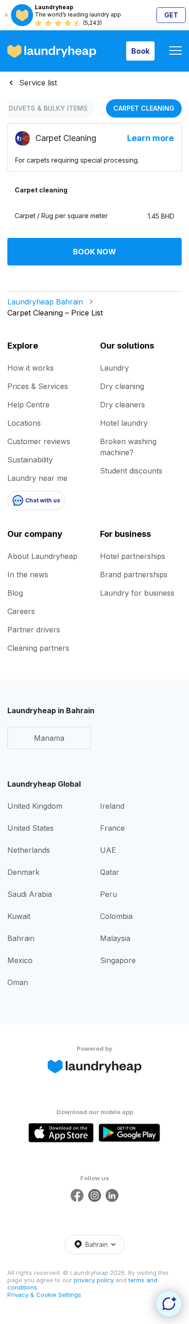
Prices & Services (37, 386)
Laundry (114, 367)
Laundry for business (137, 592)
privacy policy (95, 1280)
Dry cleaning (122, 386)
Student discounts (131, 470)
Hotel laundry (124, 423)
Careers (21, 611)
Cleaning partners (38, 648)
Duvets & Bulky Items (48, 108)
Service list (38, 82)
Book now (94, 251)
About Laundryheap (42, 556)
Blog (15, 592)
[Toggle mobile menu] (175, 51)
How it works (30, 367)
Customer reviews (38, 441)
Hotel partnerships (132, 556)
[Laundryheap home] (51, 51)
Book (140, 51)
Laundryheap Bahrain (45, 301)
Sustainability (30, 459)
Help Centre (28, 404)
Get (171, 15)
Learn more (150, 138)
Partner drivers (33, 629)
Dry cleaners (122, 404)
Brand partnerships (133, 574)
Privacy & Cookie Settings (44, 1294)
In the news (27, 574)
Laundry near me (37, 478)
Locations (24, 423)
